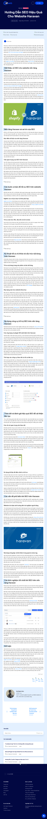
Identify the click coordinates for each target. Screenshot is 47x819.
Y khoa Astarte (6, 810)
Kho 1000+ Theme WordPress (32, 790)
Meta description (17, 239)
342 (16, 34)
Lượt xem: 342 (33, 20)
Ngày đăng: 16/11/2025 (24, 20)
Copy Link (41, 32)
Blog (4, 792)
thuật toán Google (33, 600)
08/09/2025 (14, 746)
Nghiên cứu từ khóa (8, 201)
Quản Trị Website (29, 786)
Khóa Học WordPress (30, 796)
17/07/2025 (14, 761)
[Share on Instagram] (42, 680)
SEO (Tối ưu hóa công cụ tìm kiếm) (16, 52)
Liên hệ (5, 794)
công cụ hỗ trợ (31, 61)
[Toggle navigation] (32, 3)
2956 (20, 762)
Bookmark (41, 34)
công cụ (29, 447)
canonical (26, 564)
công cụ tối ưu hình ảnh (38, 517)
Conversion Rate (21, 437)
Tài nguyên (6, 790)
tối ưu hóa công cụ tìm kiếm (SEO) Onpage (12, 85)
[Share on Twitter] (36, 680)
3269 (20, 754)
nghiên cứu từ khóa (10, 61)
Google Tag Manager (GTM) (35, 361)
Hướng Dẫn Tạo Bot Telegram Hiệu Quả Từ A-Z (16, 759)
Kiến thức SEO (14, 20)
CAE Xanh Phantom (8, 806)
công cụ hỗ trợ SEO (38, 326)
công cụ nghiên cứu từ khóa (37, 204)
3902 (20, 746)
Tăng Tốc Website (29, 792)
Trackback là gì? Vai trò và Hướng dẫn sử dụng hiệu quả (19, 744)
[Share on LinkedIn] (39, 680)
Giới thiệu (5, 786)
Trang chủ (5, 784)
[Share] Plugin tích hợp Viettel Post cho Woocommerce (19, 751)
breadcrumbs (16, 307)
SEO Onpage (17, 659)
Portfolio (5, 788)
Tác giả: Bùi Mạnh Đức (13, 32)
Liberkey (5, 808)
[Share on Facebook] (33, 680)
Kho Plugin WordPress (30, 794)
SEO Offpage (29, 285)
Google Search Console (21, 346)
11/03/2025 (14, 754)
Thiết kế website (29, 784)
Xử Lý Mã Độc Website (30, 798)
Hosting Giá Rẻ (28, 788)
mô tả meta (34, 482)
